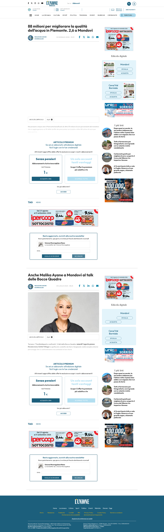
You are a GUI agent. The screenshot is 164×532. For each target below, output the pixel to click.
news (38, 202)
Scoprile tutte (81, 179)
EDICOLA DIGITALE (119, 9)
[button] (134, 4)
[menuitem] (36, 15)
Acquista (125, 73)
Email (38, 251)
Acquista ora (45, 179)
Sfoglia (124, 69)
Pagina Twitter (32, 3)
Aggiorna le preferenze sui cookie (82, 519)
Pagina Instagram (36, 3)
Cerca (129, 4)
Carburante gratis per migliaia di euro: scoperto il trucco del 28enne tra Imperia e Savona (124, 157)
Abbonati (76, 3)
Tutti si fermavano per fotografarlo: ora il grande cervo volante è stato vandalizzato (124, 145)
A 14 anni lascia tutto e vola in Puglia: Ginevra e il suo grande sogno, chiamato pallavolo (124, 169)
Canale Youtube (42, 3)
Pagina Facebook (29, 3)
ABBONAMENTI (130, 10)
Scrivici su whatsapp (39, 3)
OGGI (34, 10)
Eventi (62, 10)
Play (48, 337)
